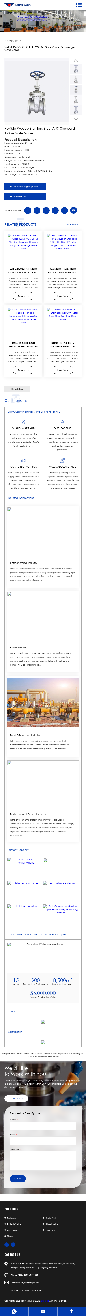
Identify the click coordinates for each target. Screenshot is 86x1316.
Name (13, 1119)
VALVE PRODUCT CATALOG (21, 47)
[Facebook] (6, 1244)
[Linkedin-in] (13, 1244)
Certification (15, 1032)
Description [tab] (17, 389)
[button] (76, 60)
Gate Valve (52, 47)
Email (12, 1134)
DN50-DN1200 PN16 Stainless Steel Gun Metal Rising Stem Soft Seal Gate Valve (62, 348)
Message (14, 1149)
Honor (11, 1011)
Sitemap (45, 1300)
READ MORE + (74, 224)
